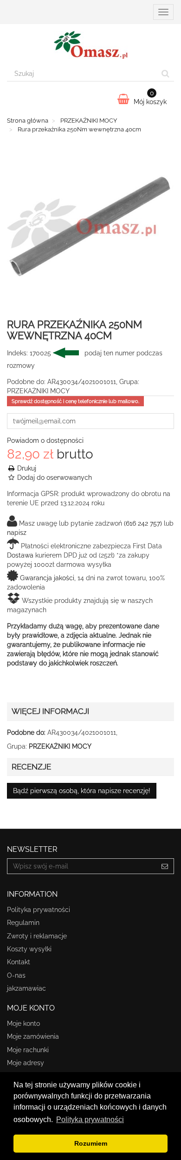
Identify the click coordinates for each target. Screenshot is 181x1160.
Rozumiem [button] (90, 1143)
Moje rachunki (28, 1050)
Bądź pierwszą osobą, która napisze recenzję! (81, 790)
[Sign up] (165, 866)
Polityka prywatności (38, 909)
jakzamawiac (26, 988)
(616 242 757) (143, 523)
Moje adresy (25, 1063)
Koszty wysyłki (29, 949)
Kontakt (18, 962)
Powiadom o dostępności (45, 440)
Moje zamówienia (33, 1036)
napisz (16, 532)
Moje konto (23, 1023)
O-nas (16, 975)
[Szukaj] (165, 73)
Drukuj (25, 468)
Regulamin (23, 922)
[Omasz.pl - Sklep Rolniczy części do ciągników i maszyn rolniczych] (90, 45)
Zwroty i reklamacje (37, 936)
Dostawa (20, 555)
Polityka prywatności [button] (90, 1119)
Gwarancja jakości (47, 578)
